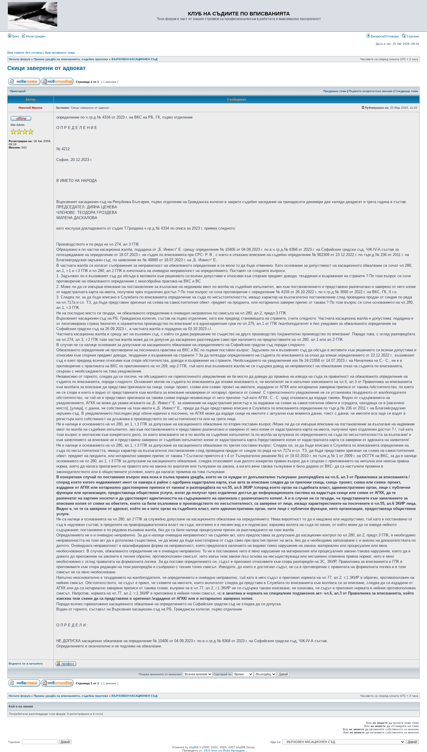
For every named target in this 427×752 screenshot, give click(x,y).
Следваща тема (406, 91)
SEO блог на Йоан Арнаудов (224, 750)
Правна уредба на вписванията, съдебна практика (71, 59)
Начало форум (19, 59)
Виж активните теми (60, 52)
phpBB (193, 747)
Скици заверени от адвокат (46, 68)
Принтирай (18, 91)
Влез (15, 36)
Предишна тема (335, 91)
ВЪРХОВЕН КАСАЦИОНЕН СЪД (134, 59)
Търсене (412, 36)
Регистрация (35, 36)
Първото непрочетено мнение (371, 91)
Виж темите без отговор (24, 52)
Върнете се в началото (26, 663)
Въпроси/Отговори (384, 36)
